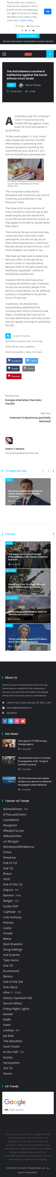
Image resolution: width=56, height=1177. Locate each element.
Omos (7, 852)
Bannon (8, 895)
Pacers (7, 1073)
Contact (21, 26)
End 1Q (8, 868)
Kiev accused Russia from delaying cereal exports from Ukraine (28, 43)
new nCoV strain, (35, 341)
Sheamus (9, 857)
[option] (28, 491)
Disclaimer (12, 712)
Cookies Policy (26, 20)
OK (47, 11)
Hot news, (37, 352)
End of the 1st (13, 884)
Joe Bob (8, 1036)
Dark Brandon (12, 944)
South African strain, (15, 346)
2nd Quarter (11, 955)
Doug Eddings (12, 949)
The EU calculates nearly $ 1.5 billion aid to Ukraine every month (27, 640)
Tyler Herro (11, 960)
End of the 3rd (13, 982)
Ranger (8, 901)
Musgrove (10, 825)
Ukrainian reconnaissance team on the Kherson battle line (27, 613)
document (12, 598)
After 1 (8, 992)
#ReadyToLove (13, 830)
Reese (7, 939)
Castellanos (11, 820)
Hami (6, 1025)
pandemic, (31, 346)
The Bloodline (12, 1041)
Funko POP (10, 906)
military (11, 570)
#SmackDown (12, 809)
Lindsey (8, 1030)
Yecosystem (11, 1063)
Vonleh (8, 933)
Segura (8, 890)
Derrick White (12, 1003)
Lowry (7, 928)
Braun (7, 873)
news (11, 85)
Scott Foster (11, 1046)
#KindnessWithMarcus (18, 847)
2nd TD (8, 965)
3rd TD (7, 1068)
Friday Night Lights (16, 1009)
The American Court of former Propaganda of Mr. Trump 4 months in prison (28, 557)
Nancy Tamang (32, 85)
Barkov (8, 976)
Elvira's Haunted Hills (17, 998)
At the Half (10, 1052)
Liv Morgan (11, 841)
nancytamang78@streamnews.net (21, 453)
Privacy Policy (34, 26)
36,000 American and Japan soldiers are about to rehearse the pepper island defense (35, 781)
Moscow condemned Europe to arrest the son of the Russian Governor (25, 494)
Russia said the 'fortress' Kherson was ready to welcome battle (26, 585)
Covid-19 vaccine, (22, 335)
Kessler (8, 1014)
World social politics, (15, 352)
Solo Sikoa (10, 987)
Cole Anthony (12, 917)
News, (29, 352)
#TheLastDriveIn (14, 814)
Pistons (8, 922)
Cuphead (9, 912)
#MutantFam (12, 836)
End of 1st (10, 863)
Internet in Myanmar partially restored (30, 417)
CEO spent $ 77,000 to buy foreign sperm (32, 742)
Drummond (11, 971)
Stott (6, 879)
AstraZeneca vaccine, (15, 341)
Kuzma (7, 1057)
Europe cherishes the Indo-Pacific (24, 399)
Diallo (7, 1019)
